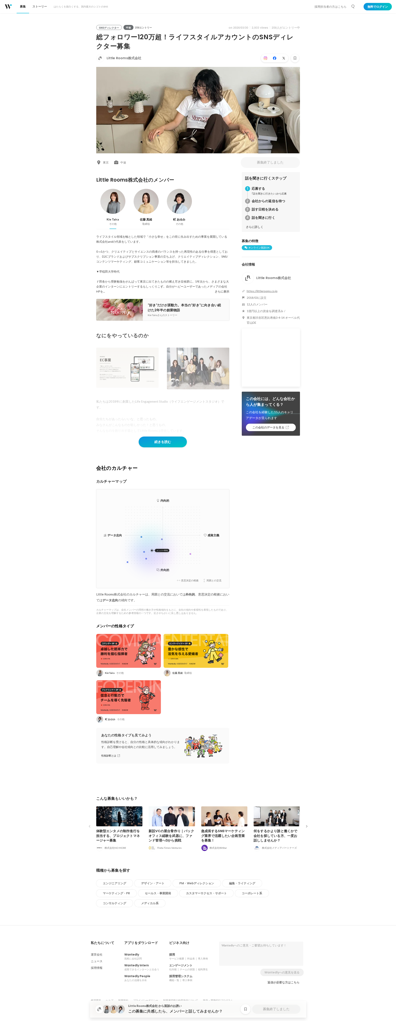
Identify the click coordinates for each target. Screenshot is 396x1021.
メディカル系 (150, 903)
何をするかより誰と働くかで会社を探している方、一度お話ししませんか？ (275, 836)
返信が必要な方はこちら (284, 982)
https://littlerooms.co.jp (262, 291)
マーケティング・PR (116, 893)
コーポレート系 (252, 893)
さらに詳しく (254, 227)
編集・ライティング (242, 883)
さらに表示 (222, 291)
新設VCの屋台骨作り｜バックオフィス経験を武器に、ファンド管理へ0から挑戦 (171, 836)
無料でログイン (378, 7)
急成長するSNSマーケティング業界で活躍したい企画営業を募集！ (223, 836)
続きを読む (162, 441)
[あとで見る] (295, 58)
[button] (102, 942)
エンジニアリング (114, 883)
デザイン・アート (152, 883)
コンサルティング (114, 903)
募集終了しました (270, 162)
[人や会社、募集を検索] (353, 6)
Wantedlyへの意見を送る (282, 972)
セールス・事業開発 (158, 893)
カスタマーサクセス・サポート (206, 893)
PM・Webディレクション (196, 883)
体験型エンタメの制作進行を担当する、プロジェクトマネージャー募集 (118, 836)
